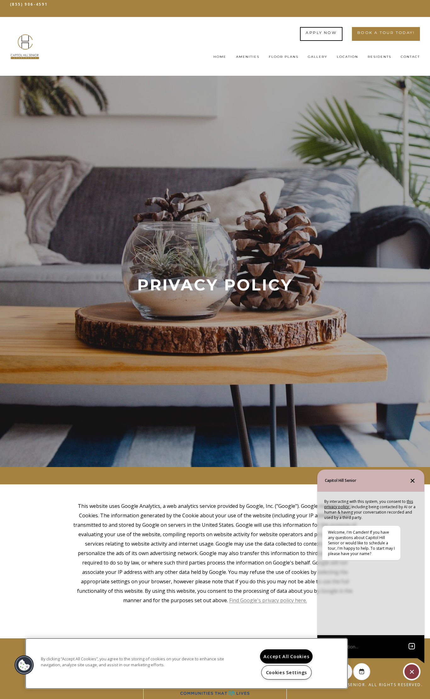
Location (347, 57)
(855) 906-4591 (29, 4)
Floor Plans (283, 57)
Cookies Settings (286, 672)
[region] (186, 663)
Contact (410, 57)
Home (219, 57)
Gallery (317, 57)
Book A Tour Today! (386, 32)
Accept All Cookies (286, 656)
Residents (379, 57)
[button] (24, 665)
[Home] (25, 46)
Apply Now (321, 32)
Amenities (247, 57)
